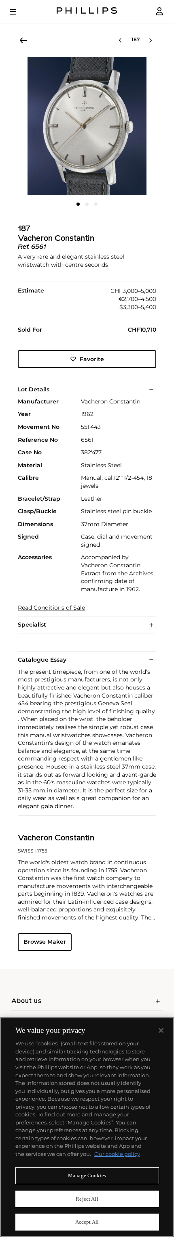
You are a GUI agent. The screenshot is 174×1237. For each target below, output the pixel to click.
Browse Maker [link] (44, 941)
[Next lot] (150, 40)
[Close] (161, 1030)
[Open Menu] (19, 12)
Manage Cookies (87, 1175)
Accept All (87, 1222)
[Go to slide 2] (87, 204)
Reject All (87, 1199)
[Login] (159, 11)
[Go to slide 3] (96, 204)
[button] (87, 126)
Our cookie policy (117, 1154)
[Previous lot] (120, 40)
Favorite (92, 359)
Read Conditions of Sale (51, 607)
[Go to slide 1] (78, 204)
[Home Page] (87, 11)
